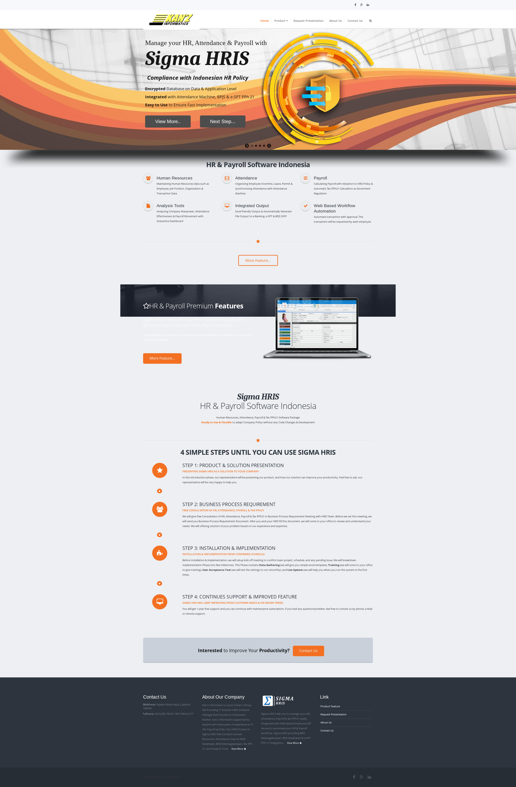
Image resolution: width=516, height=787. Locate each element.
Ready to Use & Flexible (216, 422)
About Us (335, 21)
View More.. (168, 121)
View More (237, 748)
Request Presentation (308, 21)
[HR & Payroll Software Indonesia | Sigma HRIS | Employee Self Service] (171, 19)
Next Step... (222, 121)
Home (264, 21)
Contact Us (355, 21)
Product (280, 21)
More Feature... (258, 260)
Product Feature (330, 706)
